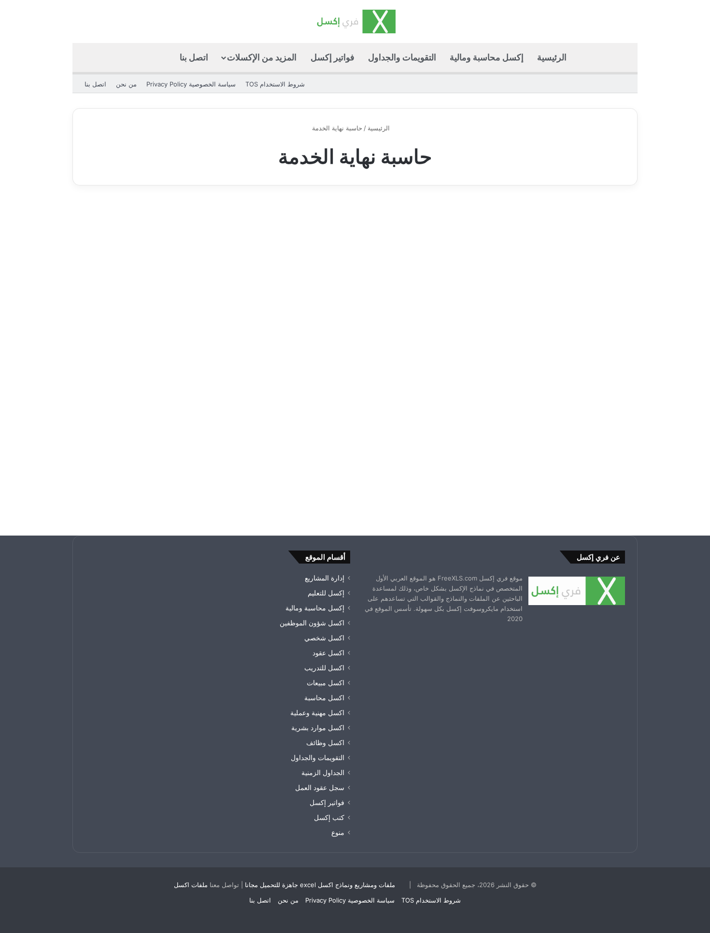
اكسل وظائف (325, 743)
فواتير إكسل (333, 57)
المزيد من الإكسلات (262, 57)
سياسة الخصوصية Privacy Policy (191, 84)
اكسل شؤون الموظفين (312, 623)
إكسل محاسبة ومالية (487, 57)
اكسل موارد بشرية (317, 728)
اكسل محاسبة (324, 698)
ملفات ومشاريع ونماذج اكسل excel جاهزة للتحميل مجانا (320, 885)
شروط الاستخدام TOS (275, 84)
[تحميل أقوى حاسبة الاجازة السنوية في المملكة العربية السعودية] (547, 360)
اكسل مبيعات (325, 683)
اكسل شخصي (324, 638)
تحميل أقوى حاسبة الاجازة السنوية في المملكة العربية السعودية (550, 254)
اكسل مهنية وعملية (317, 713)
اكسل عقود (328, 653)
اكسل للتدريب (324, 668)
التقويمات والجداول (402, 57)
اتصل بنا (194, 57)
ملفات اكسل (191, 885)
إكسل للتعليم (326, 593)
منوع (611, 221)
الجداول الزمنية (322, 773)
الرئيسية (552, 57)
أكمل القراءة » (594, 475)
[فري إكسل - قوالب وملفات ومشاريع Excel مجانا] (354, 21)
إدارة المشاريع (324, 578)
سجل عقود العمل (319, 788)
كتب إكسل (329, 817)
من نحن (126, 84)
